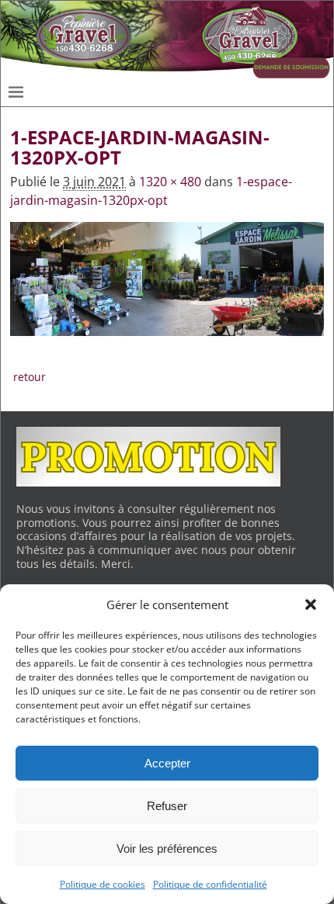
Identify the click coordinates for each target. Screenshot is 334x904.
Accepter (167, 763)
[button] (310, 604)
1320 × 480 (170, 181)
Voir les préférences (167, 848)
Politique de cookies (102, 884)
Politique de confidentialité (210, 884)
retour (29, 376)
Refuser (167, 805)
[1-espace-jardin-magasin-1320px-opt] (167, 279)
